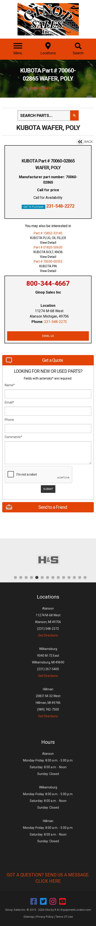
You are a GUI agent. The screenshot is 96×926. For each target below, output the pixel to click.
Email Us (48, 336)
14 (85, 577)
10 (63, 577)
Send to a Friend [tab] (52, 507)
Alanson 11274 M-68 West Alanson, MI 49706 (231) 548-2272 (48, 622)
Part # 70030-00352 (48, 261)
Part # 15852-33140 (48, 233)
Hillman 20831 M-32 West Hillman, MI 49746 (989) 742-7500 (48, 702)
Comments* (13, 437)
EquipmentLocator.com (76, 909)
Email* (9, 402)
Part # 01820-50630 (48, 247)
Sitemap (28, 916)
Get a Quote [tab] (52, 360)
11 (69, 577)
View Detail (48, 242)
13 (79, 577)
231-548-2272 (60, 206)
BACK (88, 141)
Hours (48, 742)
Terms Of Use (64, 916)
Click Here (48, 881)
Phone (9, 419)
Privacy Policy (44, 916)
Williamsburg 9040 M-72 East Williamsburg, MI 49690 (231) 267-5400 (48, 662)
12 (74, 577)
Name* (10, 385)
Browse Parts (41, 88)
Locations (48, 597)
